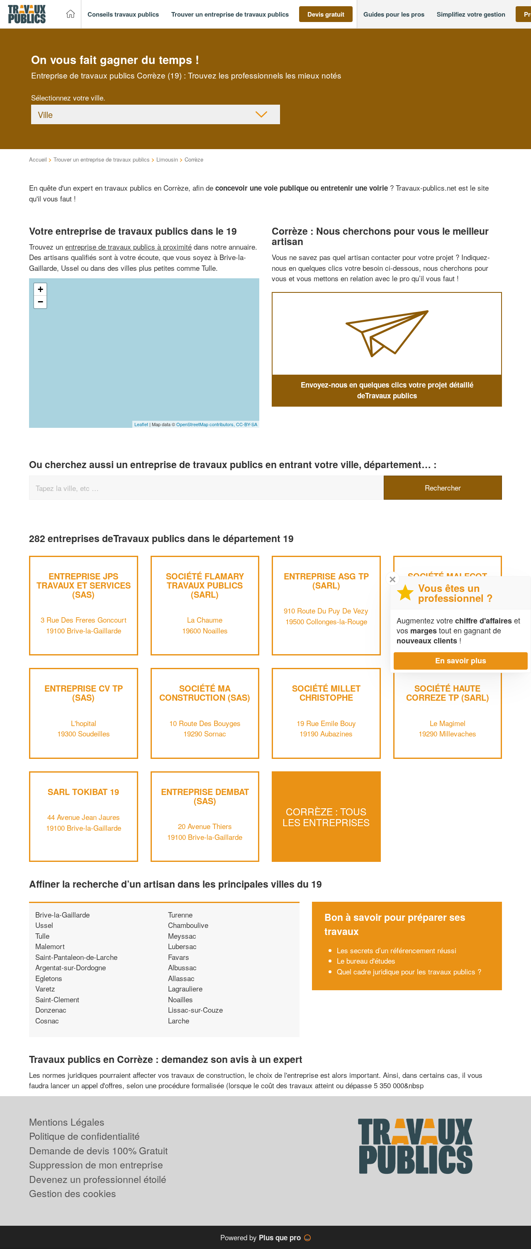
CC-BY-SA (246, 424)
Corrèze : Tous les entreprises (326, 817)
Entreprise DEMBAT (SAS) (205, 796)
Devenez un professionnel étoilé (97, 1179)
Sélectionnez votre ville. (68, 97)
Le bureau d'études (366, 960)
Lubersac (182, 946)
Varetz (45, 988)
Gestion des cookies (72, 1193)
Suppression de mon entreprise (96, 1164)
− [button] (40, 302)
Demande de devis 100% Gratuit (98, 1150)
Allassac (181, 978)
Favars (178, 957)
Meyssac (182, 935)
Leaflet (141, 424)
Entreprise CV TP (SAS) (83, 692)
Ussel (44, 925)
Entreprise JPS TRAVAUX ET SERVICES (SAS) (84, 585)
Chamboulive (188, 925)
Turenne (180, 914)
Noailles (180, 999)
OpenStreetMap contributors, (206, 424)
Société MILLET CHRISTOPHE (326, 692)
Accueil (38, 159)
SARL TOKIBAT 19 (83, 791)
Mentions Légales (67, 1122)
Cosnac (47, 1020)
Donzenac (50, 1009)
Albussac (182, 967)
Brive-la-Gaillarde (62, 914)
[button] (123, 14)
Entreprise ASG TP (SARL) (326, 580)
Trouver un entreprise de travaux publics (102, 159)
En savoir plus (460, 660)
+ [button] (40, 289)
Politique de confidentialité (84, 1136)
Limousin (167, 159)
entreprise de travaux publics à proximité (128, 246)
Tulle (42, 935)
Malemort (50, 946)
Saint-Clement (57, 999)
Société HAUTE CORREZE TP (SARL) (447, 692)
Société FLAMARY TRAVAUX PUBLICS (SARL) (205, 585)
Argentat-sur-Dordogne (70, 967)
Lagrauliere (185, 988)
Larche (178, 1020)
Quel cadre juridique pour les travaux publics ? (409, 971)
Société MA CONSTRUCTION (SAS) (204, 692)
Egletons (48, 978)
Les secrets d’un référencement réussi (396, 950)
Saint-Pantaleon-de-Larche (76, 957)
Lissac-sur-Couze (195, 1009)
